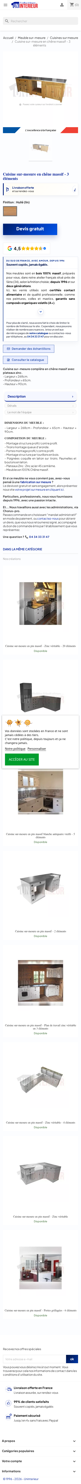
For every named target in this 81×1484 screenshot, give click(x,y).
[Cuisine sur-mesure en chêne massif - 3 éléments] (40, 149)
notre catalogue (38, 333)
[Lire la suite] (40, 311)
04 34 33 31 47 (35, 336)
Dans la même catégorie (22, 549)
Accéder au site (22, 759)
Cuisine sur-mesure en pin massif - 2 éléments (40, 931)
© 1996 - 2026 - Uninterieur (21, 1479)
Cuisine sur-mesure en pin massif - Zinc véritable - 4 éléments (40, 1122)
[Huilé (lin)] (11, 212)
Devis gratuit (30, 228)
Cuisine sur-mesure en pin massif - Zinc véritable (40, 1216)
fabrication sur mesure (35, 482)
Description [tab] (17, 396)
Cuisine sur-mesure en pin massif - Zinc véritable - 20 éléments (40, 646)
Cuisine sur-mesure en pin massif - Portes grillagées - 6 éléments (40, 1310)
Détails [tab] (12, 405)
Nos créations (12, 558)
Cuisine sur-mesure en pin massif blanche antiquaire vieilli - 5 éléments (40, 835)
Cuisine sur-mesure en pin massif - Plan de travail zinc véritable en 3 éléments (40, 1026)
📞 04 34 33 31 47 (37, 536)
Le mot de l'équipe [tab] (19, 412)
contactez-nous (48, 518)
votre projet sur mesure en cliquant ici (39, 489)
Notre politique (15, 749)
